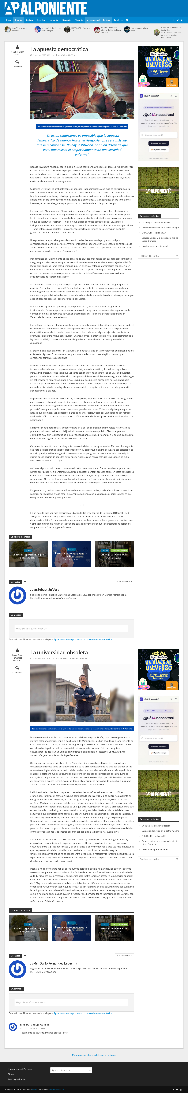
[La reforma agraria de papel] (127, 29)
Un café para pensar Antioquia (20, 29)
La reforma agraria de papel (139, 29)
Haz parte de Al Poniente (20, 1068)
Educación (66, 20)
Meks (34, 1089)
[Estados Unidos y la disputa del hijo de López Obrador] (97, 30)
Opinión (19, 20)
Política (106, 20)
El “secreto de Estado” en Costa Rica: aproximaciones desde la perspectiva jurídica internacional (171, 32)
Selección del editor (119, 551)
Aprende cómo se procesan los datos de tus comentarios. (83, 639)
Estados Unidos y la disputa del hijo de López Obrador (111, 30)
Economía (53, 20)
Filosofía (79, 20)
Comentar (17, 66)
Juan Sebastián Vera (17, 53)
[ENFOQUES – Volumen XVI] (67, 29)
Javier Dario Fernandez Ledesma (17, 658)
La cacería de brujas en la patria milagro (51, 29)
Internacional (93, 20)
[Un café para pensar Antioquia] (7, 29)
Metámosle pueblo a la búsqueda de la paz (94, 1055)
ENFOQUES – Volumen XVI (80, 29)
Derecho (41, 20)
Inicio (8, 20)
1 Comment (17, 672)
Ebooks (11, 1074)
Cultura (29, 20)
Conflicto (118, 20)
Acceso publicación (16, 1079)
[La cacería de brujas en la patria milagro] (37, 29)
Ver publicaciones (124, 581)
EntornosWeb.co (56, 1089)
